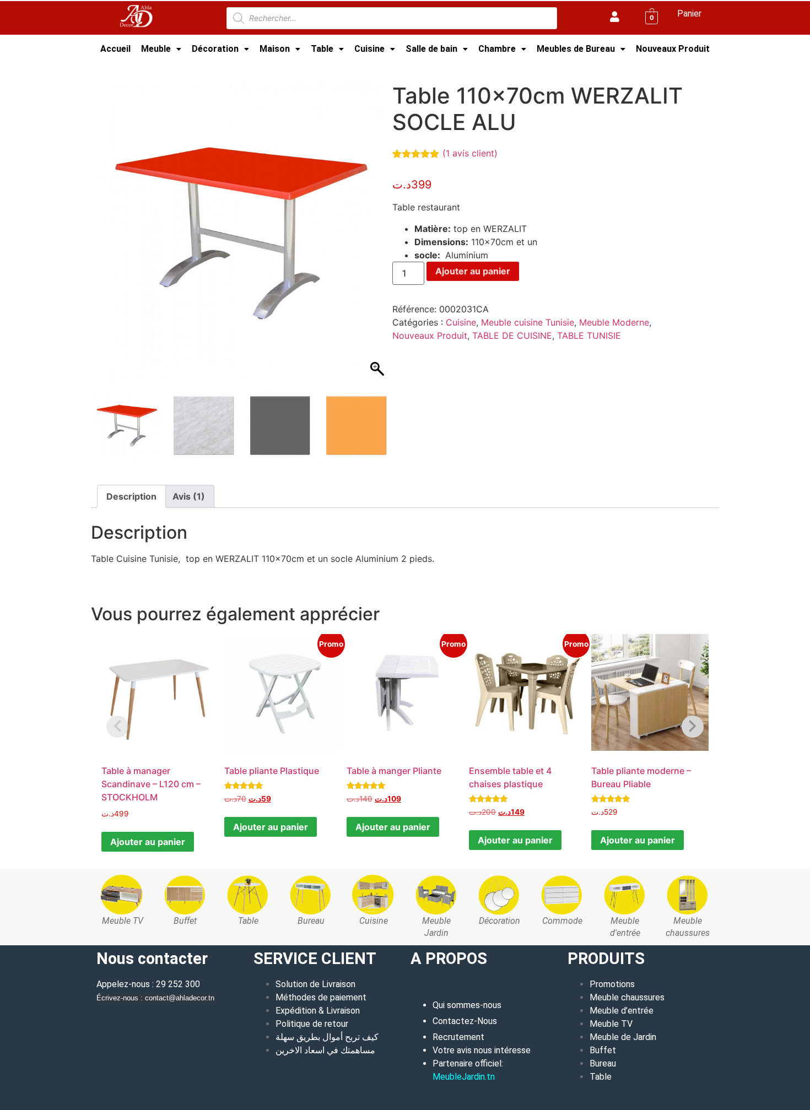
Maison (275, 49)
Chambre (497, 49)
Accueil (115, 49)
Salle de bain (431, 49)
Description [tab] (131, 496)
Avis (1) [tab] (188, 496)
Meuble (156, 49)
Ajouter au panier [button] (147, 841)
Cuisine (369, 49)
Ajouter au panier (472, 271)
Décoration (215, 49)
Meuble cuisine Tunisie (205, 68)
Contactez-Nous (465, 1021)
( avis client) (470, 153)
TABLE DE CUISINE (512, 335)
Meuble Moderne (614, 322)
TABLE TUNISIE (589, 335)
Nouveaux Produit (673, 49)
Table (322, 49)
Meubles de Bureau (576, 49)
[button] (161, 49)
